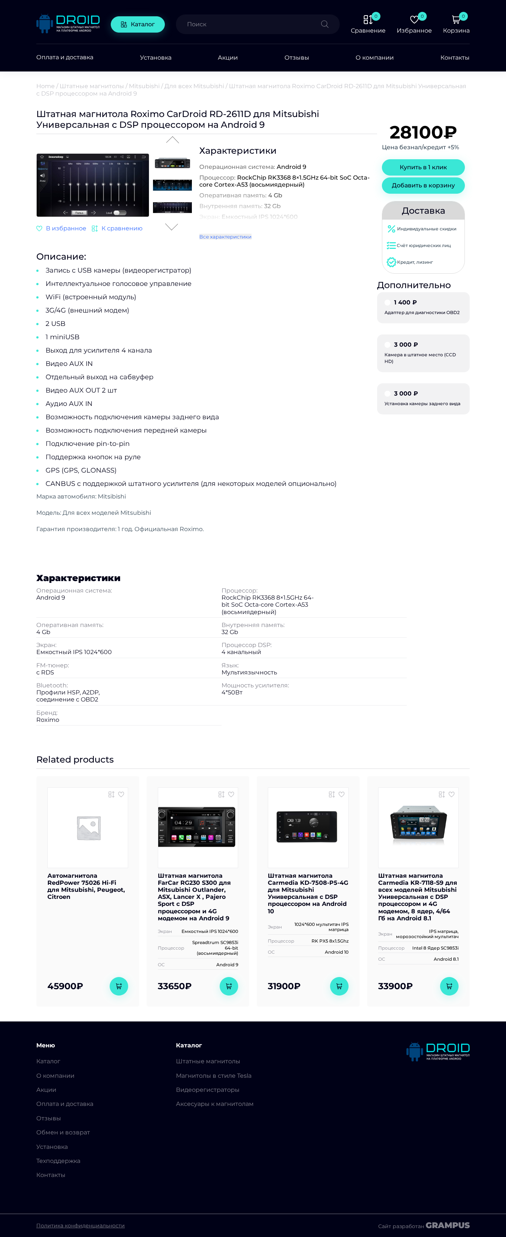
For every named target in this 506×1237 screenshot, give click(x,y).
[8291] (111, 794)
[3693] (117, 228)
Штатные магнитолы (92, 86)
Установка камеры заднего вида (422, 398)
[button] (143, 184)
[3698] (332, 794)
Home (45, 86)
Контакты (455, 57)
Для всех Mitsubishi (194, 86)
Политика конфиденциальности (80, 1225)
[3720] (442, 794)
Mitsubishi (144, 86)
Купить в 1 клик (423, 167)
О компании (375, 57)
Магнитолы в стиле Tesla (214, 1075)
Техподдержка (58, 1160)
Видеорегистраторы (208, 1089)
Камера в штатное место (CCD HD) (420, 353)
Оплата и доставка (64, 57)
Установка (156, 57)
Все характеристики (225, 237)
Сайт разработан (424, 1225)
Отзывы (296, 57)
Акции (228, 57)
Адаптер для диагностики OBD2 (422, 307)
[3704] (221, 794)
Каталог (143, 24)
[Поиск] (330, 24)
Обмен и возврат (63, 1132)
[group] (93, 186)
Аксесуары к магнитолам (215, 1103)
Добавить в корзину (423, 185)
